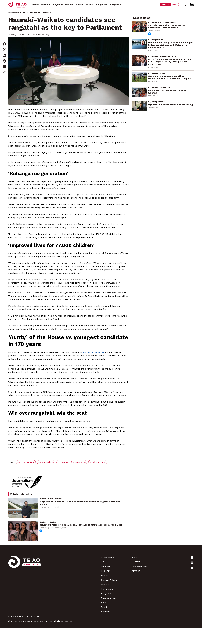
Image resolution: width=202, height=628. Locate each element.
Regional (58, 4)
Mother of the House (93, 352)
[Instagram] (178, 562)
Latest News (107, 557)
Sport (104, 602)
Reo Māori (106, 584)
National (46, 4)
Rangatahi (115, 4)
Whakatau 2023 (18, 12)
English (165, 4)
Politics (69, 4)
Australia (106, 611)
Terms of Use (32, 616)
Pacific (104, 607)
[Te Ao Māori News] (24, 584)
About (135, 557)
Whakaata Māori (140, 566)
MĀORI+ (136, 570)
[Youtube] (178, 568)
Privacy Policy (15, 616)
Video (35, 4)
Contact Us (138, 561)
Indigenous (101, 4)
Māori (174, 4)
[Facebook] (178, 557)
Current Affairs (84, 4)
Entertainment (108, 598)
